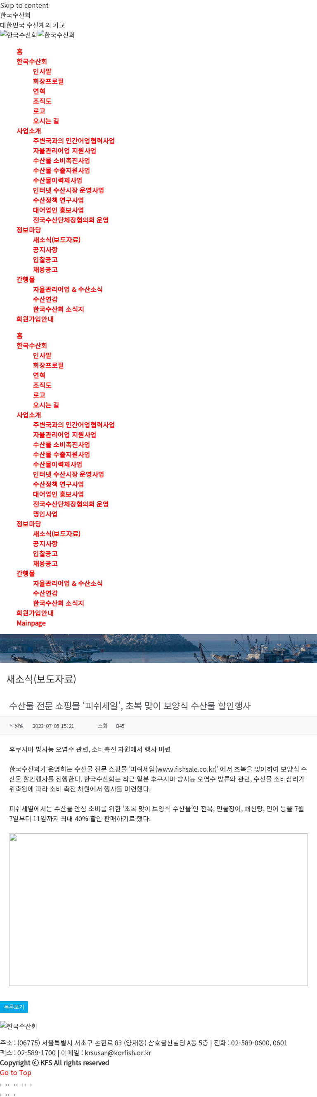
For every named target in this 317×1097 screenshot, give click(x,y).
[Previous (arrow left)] (3, 1095)
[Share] (11, 1085)
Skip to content (24, 5)
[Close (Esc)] (3, 1085)
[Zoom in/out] (28, 1085)
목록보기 (14, 1007)
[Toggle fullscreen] (20, 1085)
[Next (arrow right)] (11, 1095)
